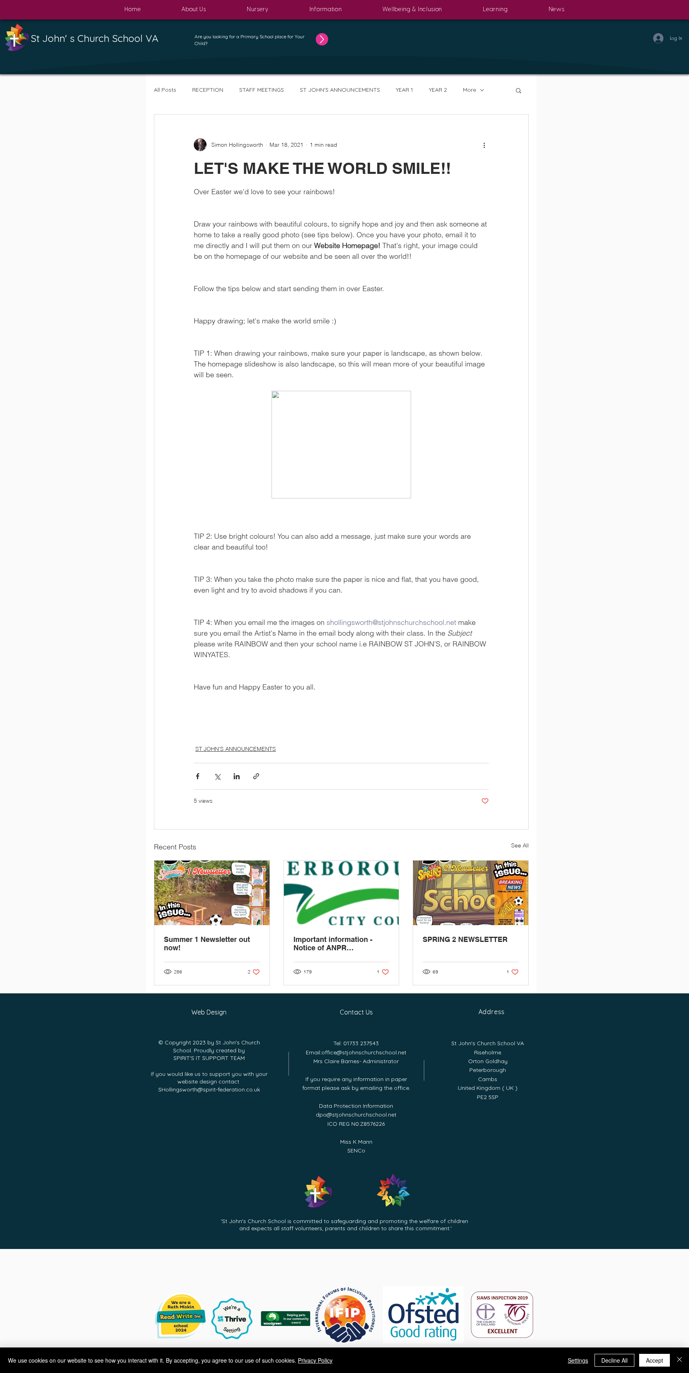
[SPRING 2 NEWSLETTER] (470, 893)
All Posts (165, 89)
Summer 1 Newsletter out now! (207, 943)
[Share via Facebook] (197, 776)
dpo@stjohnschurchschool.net (356, 1114)
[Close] (679, 1360)
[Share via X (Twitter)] (217, 776)
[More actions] (484, 145)
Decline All (614, 1360)
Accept (654, 1360)
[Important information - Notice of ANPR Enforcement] (341, 893)
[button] (194, 9)
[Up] (322, 39)
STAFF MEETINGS (261, 89)
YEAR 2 (438, 89)
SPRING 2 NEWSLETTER (465, 939)
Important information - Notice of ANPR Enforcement (332, 943)
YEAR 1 (404, 89)
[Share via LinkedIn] (236, 776)
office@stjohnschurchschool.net (363, 1052)
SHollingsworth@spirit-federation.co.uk (209, 1089)
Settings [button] (578, 1360)
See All (520, 845)
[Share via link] (256, 776)
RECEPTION (207, 89)
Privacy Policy (315, 1360)
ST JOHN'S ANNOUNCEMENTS (340, 89)
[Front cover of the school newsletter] (212, 893)
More (469, 89)
